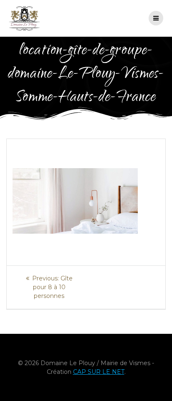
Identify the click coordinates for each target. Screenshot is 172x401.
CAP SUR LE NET (98, 372)
